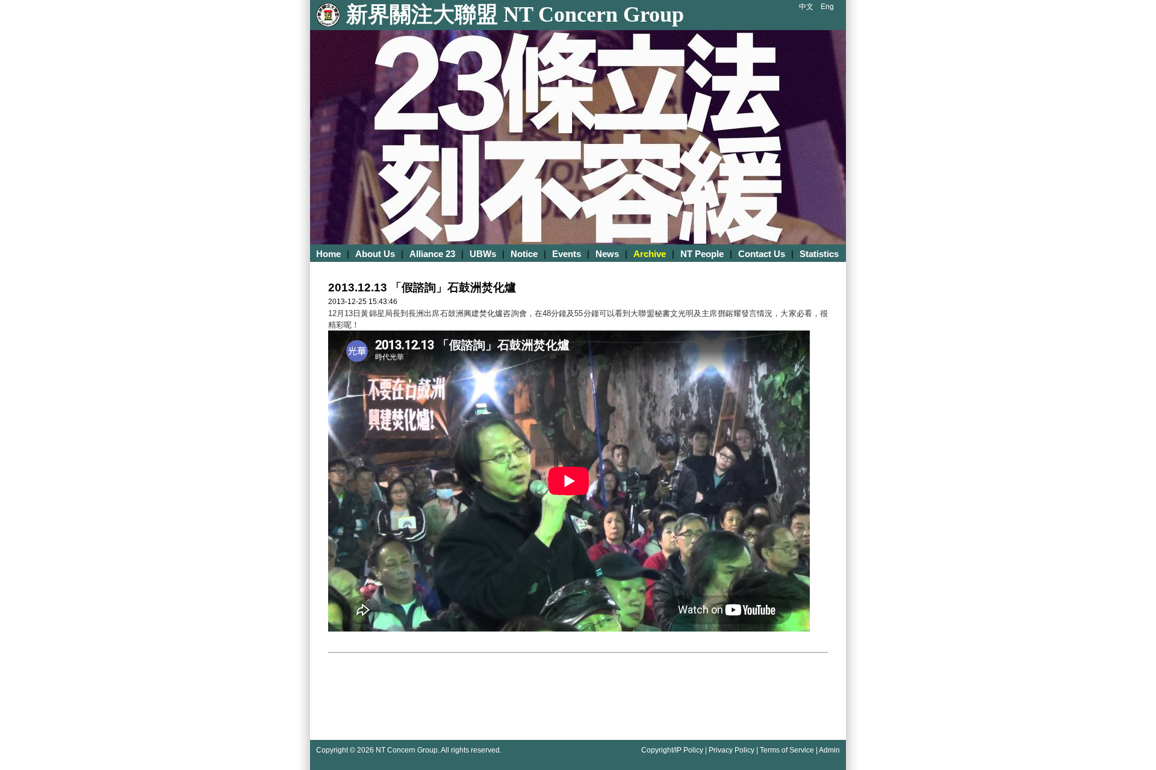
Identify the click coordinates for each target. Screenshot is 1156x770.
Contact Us (761, 254)
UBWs (483, 254)
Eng (827, 6)
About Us (375, 254)
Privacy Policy (731, 750)
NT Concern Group (407, 750)
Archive (649, 254)
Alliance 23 (432, 254)
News (607, 254)
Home (328, 254)
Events (566, 254)
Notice (524, 254)
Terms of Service (787, 750)
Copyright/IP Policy (672, 750)
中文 (806, 6)
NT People (702, 254)
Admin (829, 750)
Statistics (819, 254)
